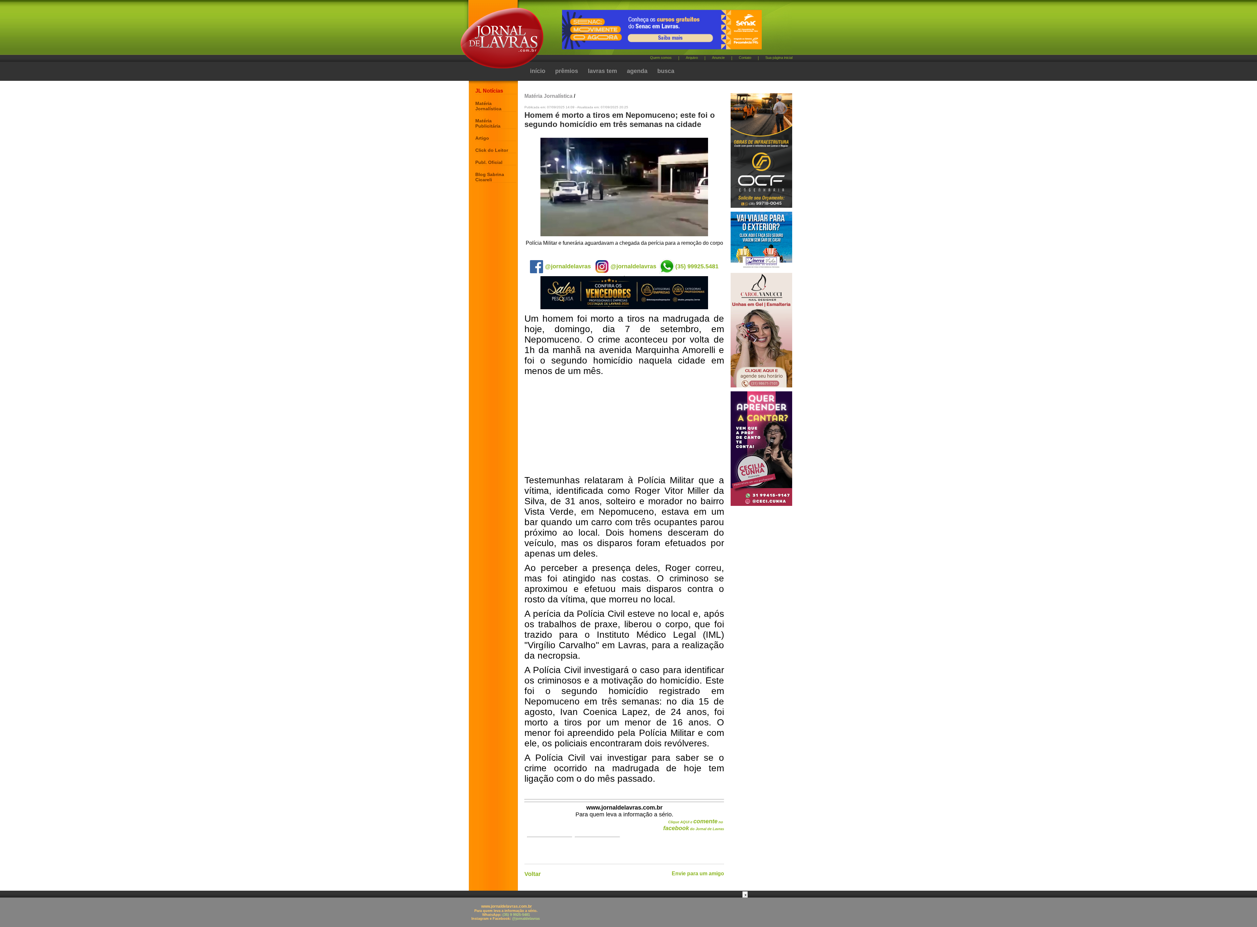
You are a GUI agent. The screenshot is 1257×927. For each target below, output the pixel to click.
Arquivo (692, 58)
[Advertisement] (624, 426)
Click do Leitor (491, 150)
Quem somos (661, 58)
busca (665, 71)
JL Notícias (489, 91)
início (537, 71)
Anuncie (718, 58)
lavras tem (602, 71)
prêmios (566, 71)
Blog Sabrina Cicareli (489, 177)
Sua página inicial (778, 58)
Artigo (482, 138)
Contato (745, 58)
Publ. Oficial (488, 162)
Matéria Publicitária (488, 123)
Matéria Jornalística (488, 106)
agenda (637, 71)
